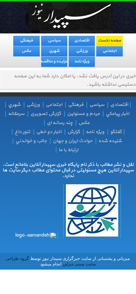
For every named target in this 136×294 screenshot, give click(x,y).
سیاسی (54, 40)
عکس (26, 51)
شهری (54, 51)
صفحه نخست (109, 40)
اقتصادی (81, 40)
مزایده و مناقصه (54, 61)
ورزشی (82, 51)
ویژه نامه (81, 61)
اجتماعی (109, 51)
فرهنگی (26, 40)
